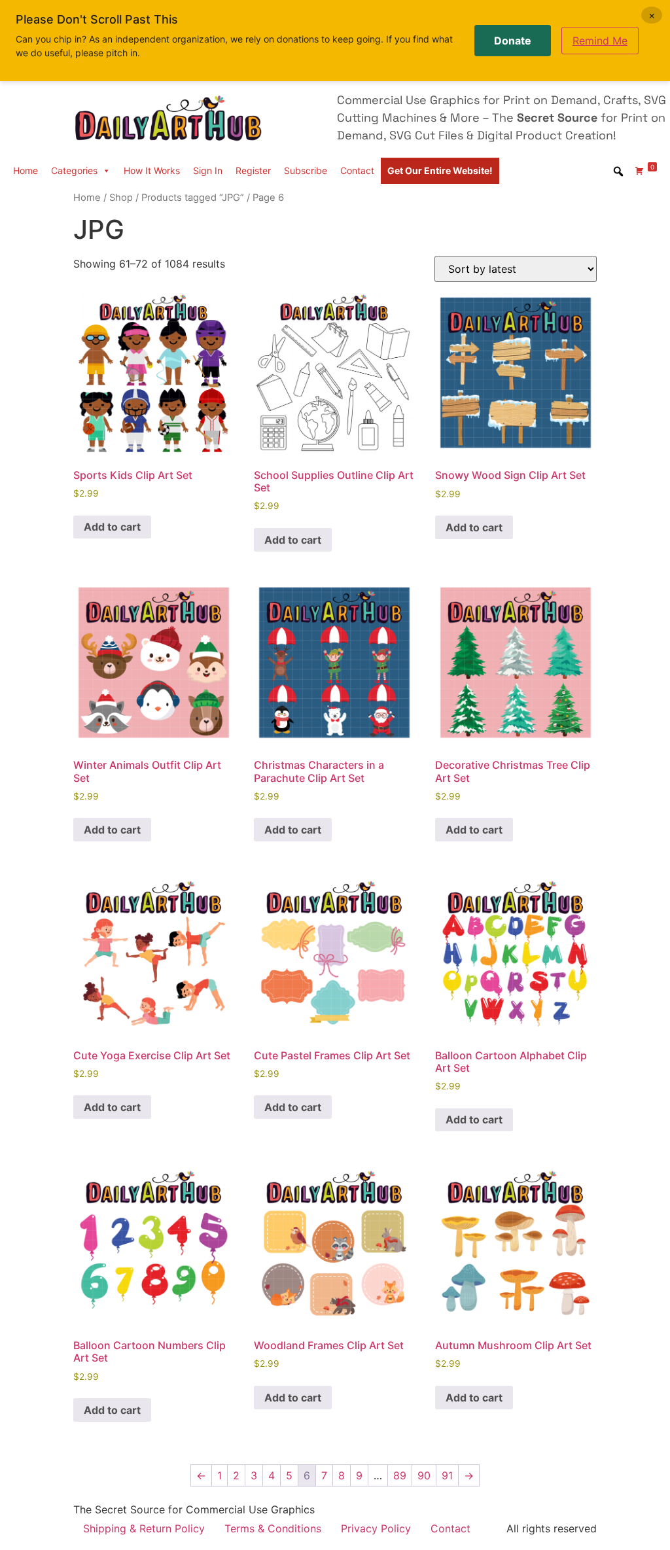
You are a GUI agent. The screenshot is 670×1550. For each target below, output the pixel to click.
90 (424, 1475)
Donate (512, 40)
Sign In (207, 170)
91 (447, 1475)
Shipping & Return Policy (144, 1528)
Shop (121, 197)
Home (25, 170)
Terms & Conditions (272, 1528)
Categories (74, 170)
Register (253, 170)
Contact (357, 170)
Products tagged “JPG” (192, 197)
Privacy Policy (376, 1528)
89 (399, 1475)
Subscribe (305, 170)
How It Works (152, 170)
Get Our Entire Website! (440, 170)
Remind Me (600, 40)
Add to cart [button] (112, 526)
